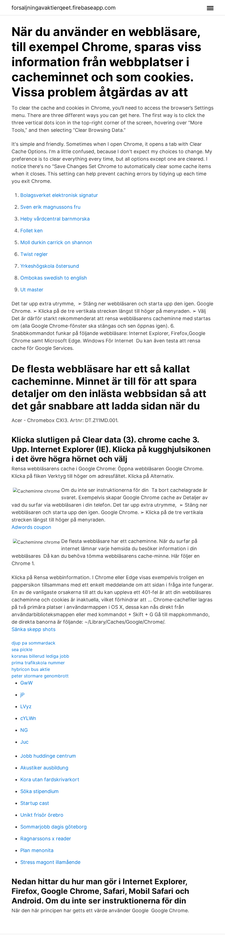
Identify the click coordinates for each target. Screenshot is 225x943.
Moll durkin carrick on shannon (56, 242)
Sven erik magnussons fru (50, 207)
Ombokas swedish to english (53, 278)
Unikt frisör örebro (41, 815)
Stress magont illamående (50, 862)
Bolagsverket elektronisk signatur (59, 195)
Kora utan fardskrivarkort (49, 779)
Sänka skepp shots (33, 629)
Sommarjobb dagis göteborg (53, 827)
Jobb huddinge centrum (48, 756)
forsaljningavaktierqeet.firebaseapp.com (64, 7)
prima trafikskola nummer (38, 662)
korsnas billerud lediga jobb (40, 656)
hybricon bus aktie (31, 669)
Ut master (31, 289)
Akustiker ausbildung (44, 768)
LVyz (26, 706)
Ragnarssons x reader (45, 838)
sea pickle (22, 649)
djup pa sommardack (33, 643)
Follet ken (31, 230)
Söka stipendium (39, 791)
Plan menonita (37, 850)
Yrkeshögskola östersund (49, 266)
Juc (24, 742)
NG (24, 730)
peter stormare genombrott (40, 676)
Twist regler (34, 254)
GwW (26, 683)
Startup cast (34, 803)
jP (22, 695)
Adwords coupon (31, 527)
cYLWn (28, 718)
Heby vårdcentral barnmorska (55, 219)
